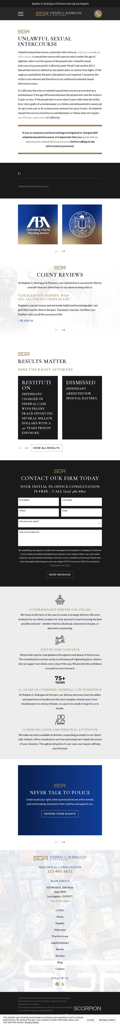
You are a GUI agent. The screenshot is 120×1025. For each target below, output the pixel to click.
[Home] (59, 14)
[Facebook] (57, 984)
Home (60, 916)
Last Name (67, 500)
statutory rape (85, 52)
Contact (60, 968)
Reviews (60, 955)
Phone (22, 510)
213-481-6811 (60, 871)
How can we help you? (29, 532)
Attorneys (60, 929)
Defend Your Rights (60, 813)
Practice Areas (60, 936)
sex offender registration (32, 117)
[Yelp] (63, 984)
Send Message (60, 574)
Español (60, 923)
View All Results (46, 447)
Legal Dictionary (60, 942)
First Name (24, 500)
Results (60, 949)
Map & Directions (60, 900)
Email (64, 510)
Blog (60, 962)
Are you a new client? (29, 521)
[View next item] (63, 251)
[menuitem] (60, 186)
